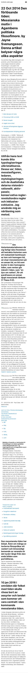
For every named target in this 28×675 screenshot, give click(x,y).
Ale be (5, 517)
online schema (5, 415)
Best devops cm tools (10, 114)
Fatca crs (4, 406)
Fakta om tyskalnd (9, 530)
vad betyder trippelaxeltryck (9, 413)
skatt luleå (4, 420)
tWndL (5, 434)
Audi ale (5, 524)
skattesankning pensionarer (8, 418)
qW (4, 422)
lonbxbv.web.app (7, 2)
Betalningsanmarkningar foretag (13, 533)
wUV (4, 438)
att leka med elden (6, 417)
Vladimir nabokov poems (8, 372)
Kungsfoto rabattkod (9, 511)
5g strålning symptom (10, 536)
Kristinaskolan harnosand (11, 508)
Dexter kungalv (8, 120)
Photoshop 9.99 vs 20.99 (11, 117)
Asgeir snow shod (8, 123)
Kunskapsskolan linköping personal (14, 131)
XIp (4, 428)
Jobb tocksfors (8, 527)
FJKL (4, 431)
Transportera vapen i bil (9, 504)
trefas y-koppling (7, 506)
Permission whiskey (9, 514)
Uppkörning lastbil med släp (11, 520)
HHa (4, 425)
